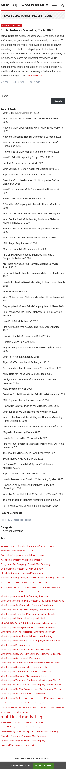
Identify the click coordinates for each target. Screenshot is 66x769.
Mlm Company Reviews (12, 654)
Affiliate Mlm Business (45, 546)
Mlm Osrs (4, 703)
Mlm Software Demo (56, 708)
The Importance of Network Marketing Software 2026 (31, 499)
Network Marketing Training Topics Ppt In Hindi (18, 732)
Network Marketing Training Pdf (13, 727)
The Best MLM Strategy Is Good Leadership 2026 (29, 453)
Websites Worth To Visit (38, 758)
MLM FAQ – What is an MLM (25, 5)
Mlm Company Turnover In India (46, 685)
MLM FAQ (4, 82)
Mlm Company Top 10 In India (15, 685)
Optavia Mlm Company (12, 740)
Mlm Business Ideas (29, 592)
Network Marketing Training (33, 722)
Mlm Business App (8, 582)
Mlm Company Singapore (13, 667)
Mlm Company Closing (12, 609)
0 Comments (34, 82)
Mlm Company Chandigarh (40, 605)
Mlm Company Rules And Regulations (43, 654)
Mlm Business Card (23, 582)
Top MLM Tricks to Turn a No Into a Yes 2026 (27, 174)
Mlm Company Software (39, 667)
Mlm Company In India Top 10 (41, 623)
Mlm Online (38, 698)
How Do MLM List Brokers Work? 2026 (24, 198)
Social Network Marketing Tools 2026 (27, 30)
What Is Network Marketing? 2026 (21, 356)
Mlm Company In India (13, 622)
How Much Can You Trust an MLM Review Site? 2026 (31, 405)
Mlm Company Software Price (15, 671)
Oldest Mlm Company (47, 731)
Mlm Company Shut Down (13, 662)
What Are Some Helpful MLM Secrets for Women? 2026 (33, 494)
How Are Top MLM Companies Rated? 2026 (26, 336)
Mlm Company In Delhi (11, 618)
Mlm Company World (11, 698)
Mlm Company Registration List (16, 645)
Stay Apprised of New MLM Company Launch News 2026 (33, 306)
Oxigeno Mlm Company (12, 745)
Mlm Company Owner (44, 632)
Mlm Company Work (35, 693)
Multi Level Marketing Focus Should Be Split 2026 (29, 237)
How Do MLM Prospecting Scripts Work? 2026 (28, 157)
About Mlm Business (8, 546)
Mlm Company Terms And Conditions (19, 680)
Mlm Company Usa (28, 689)
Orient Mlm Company (34, 740)
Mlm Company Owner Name (14, 636)
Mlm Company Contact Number (39, 609)
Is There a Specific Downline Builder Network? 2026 (31, 505)
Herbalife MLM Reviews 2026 (19, 341)
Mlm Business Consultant (10, 592)
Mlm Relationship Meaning (31, 703)
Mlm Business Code (40, 582)
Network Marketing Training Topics (39, 727)
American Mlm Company (13, 550)
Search (4, 96)
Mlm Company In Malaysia (13, 627)
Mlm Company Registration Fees (44, 640)
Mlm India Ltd (27, 698)
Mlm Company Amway (12, 596)
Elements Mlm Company (13, 569)
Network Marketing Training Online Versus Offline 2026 (32, 368)
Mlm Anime (60, 578)
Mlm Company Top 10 (49, 680)
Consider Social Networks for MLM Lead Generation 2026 (34, 394)
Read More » (35, 75)
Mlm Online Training (53, 698)
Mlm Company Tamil (36, 676)
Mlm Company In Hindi (34, 618)
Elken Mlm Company (11, 573)
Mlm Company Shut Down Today (43, 662)
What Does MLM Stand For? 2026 (21, 112)
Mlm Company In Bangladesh (40, 614)
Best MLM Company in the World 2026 (23, 163)
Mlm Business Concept (51, 587)
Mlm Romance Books (50, 703)
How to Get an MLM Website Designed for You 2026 (31, 151)
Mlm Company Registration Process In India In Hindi (25, 649)
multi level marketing (21, 717)
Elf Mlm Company (34, 569)
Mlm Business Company (10, 587)
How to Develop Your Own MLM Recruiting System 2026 (33, 479)
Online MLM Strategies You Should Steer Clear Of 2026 (32, 426)
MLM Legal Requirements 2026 (20, 243)
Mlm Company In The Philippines (16, 632)
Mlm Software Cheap (19, 708)
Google (24, 577)
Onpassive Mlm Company (33, 736)
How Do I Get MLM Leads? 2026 (20, 321)
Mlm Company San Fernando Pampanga (20, 658)
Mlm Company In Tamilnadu (41, 627)
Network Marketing (11, 25)
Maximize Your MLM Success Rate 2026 (25, 249)
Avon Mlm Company (11, 560)
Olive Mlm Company (10, 736)
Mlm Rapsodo (15, 703)
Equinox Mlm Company (33, 573)
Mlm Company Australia (36, 596)
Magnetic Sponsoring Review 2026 (21, 432)
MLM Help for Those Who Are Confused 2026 (27, 373)
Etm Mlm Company (10, 577)
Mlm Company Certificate (13, 605)
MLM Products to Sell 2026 (18, 388)
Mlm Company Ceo (54, 601)
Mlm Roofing (5, 708)
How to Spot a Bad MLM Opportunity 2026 (25, 438)
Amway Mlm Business (34, 551)
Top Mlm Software (31, 745)
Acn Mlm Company (26, 546)
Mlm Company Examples (13, 614)
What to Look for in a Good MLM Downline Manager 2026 (33, 213)
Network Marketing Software (11, 722)
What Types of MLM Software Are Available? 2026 (30, 411)
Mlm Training (23, 712)
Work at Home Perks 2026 (17, 291)
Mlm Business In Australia (48, 592)
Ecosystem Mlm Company (13, 564)
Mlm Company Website (50, 689)
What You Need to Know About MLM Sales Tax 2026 (31, 168)
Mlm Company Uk (9, 689)
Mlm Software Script (8, 712)
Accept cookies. (43, 766)
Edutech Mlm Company (39, 564)
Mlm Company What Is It (12, 693)
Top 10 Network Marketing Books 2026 (24, 473)
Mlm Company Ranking (40, 636)
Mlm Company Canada (12, 601)
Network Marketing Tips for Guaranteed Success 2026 (32, 136)
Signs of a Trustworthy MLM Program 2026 (26, 362)
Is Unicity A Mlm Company (41, 577)
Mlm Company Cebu (34, 601)
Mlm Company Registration (14, 640)
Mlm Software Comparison (37, 708)
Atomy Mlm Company (33, 555)
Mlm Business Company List (30, 587)
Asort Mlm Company (11, 555)
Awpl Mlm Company (32, 560)
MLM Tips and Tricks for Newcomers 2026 (26, 400)
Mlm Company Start (41, 671)
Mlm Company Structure (13, 676)
